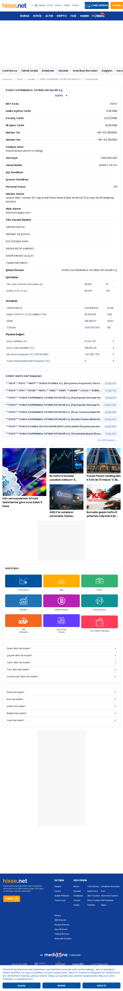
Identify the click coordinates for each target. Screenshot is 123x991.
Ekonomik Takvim (61, 630)
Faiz (103, 891)
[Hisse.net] (15, 5)
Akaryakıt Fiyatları (63, 938)
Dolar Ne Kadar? (15, 692)
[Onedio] (78, 964)
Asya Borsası (60, 929)
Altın (61, 589)
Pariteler (91, 905)
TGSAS (75, 5)
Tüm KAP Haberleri (106, 440)
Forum (57, 891)
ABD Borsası (60, 920)
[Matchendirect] (41, 964)
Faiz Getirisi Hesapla (99, 630)
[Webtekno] (99, 964)
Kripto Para (92, 891)
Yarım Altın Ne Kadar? (19, 662)
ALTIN (49, 16)
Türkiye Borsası (61, 934)
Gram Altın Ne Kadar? (18, 648)
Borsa (76, 886)
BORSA (24, 16)
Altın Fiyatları (93, 895)
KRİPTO (62, 16)
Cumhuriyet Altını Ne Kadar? (22, 676)
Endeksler (78, 895)
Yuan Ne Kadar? (15, 720)
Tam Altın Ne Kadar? (18, 669)
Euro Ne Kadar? (15, 699)
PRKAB (42, 5)
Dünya (57, 915)
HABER (84, 16)
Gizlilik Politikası (61, 895)
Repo (103, 905)
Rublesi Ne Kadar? (16, 713)
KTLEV (50, 5)
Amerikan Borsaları (110, 886)
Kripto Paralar (61, 609)
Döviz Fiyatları (94, 900)
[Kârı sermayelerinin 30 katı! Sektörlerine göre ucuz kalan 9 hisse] (24, 472)
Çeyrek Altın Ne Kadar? (19, 655)
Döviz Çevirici (99, 609)
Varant (77, 900)
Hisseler (23, 609)
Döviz (99, 589)
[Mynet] (60, 964)
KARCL (58, 5)
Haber (76, 905)
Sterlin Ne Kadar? (16, 706)
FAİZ (73, 16)
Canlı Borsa (23, 589)
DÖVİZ (37, 16)
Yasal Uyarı (60, 900)
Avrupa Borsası (61, 924)
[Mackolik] (21, 964)
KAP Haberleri (23, 630)
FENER (67, 5)
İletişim (57, 886)
